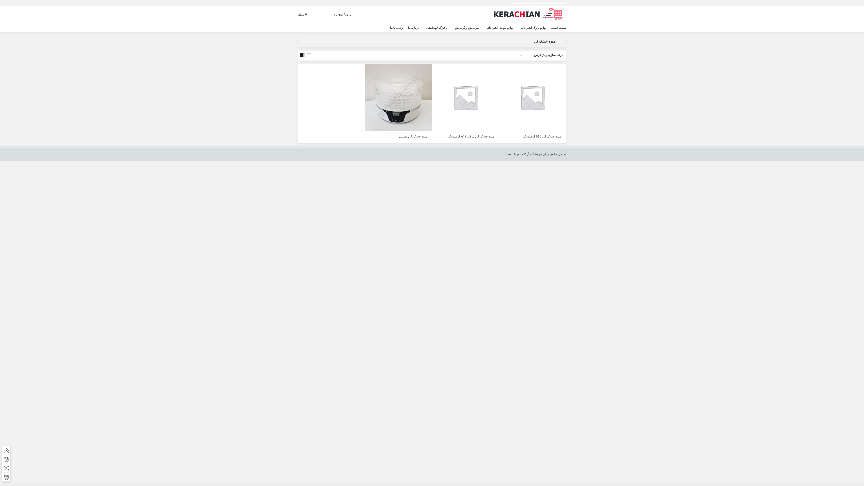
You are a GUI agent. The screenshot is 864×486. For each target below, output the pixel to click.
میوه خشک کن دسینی (413, 136)
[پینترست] (312, 3)
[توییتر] (317, 3)
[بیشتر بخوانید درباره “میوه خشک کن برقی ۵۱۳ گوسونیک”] (435, 71)
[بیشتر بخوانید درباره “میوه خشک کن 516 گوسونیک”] (502, 71)
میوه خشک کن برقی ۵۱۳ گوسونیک (471, 136)
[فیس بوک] (323, 3)
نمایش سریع (502, 81)
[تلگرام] (301, 3)
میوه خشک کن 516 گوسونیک (542, 136)
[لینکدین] (306, 3)
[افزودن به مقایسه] (502, 92)
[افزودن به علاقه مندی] (502, 102)
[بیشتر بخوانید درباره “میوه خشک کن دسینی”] (368, 71)
